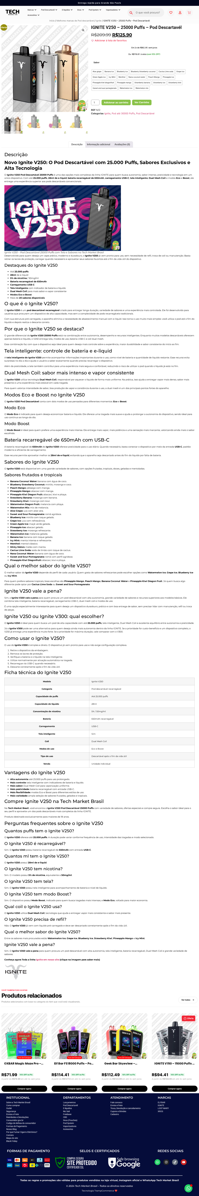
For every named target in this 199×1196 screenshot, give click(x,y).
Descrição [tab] (77, 144)
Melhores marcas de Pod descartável (75, 20)
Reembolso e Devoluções (17, 1117)
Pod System (68, 1123)
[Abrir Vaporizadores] (119, 9)
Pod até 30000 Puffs (123, 113)
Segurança (11, 1111)
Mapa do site (12, 1138)
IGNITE (161, 1105)
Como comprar (13, 1105)
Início (52, 20)
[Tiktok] (175, 1162)
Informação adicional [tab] (98, 144)
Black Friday (11, 1141)
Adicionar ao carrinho (116, 102)
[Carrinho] (189, 12)
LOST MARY (163, 1108)
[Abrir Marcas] (35, 9)
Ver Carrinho (141, 102)
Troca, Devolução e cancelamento (125, 1108)
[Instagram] (166, 1162)
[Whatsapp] (157, 1162)
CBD (65, 1117)
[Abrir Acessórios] (38, 15)
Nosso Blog (11, 1129)
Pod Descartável (145, 113)
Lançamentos (69, 1102)
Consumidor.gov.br (14, 1120)
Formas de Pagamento (16, 1126)
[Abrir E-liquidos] (72, 9)
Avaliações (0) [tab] (122, 144)
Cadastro (114, 1114)
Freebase (67, 1114)
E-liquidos (67, 1108)
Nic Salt (66, 1111)
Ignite (99, 20)
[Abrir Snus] (83, 9)
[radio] (97, 71)
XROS (160, 1111)
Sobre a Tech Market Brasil (18, 1102)
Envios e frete (116, 1105)
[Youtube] (184, 1162)
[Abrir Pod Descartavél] (56, 9)
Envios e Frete (12, 1114)
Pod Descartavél (70, 1105)
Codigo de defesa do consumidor (21, 1123)
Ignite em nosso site (47, 959)
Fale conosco (116, 1102)
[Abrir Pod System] (100, 9)
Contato (10, 1135)
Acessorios (68, 1129)
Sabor (97, 62)
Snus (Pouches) (70, 1120)
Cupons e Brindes (118, 1111)
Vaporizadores (69, 1126)
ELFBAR (161, 1102)
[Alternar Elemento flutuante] (188, 1188)
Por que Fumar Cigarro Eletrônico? (21, 1132)
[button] (83, 30)
